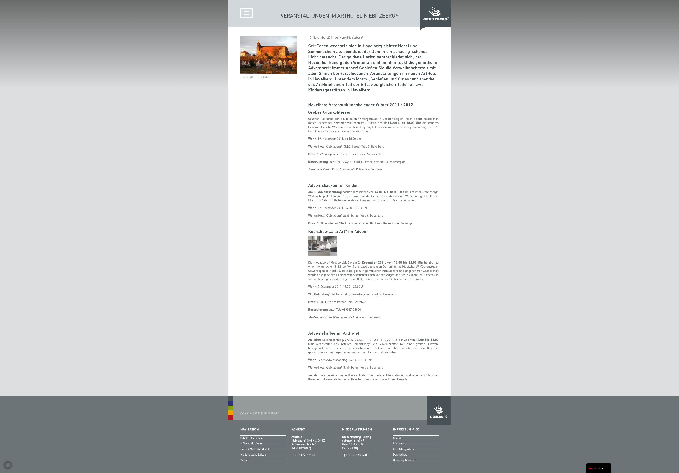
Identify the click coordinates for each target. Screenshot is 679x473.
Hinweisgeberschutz (405, 460)
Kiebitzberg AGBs (403, 449)
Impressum (399, 443)
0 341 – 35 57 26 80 (357, 455)
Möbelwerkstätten (251, 443)
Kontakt (397, 438)
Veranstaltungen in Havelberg (345, 379)
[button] (8, 465)
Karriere (245, 460)
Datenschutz (400, 454)
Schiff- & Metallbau (251, 438)
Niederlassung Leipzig (253, 454)
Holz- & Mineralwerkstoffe (255, 449)
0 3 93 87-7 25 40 (305, 455)
